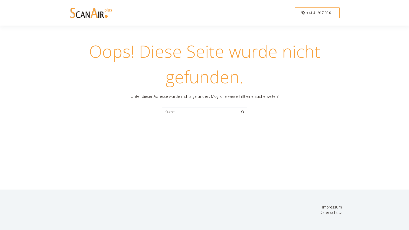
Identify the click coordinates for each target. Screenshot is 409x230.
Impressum (332, 207)
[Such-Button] (243, 112)
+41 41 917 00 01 (319, 12)
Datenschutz (331, 212)
